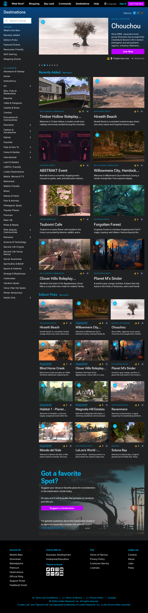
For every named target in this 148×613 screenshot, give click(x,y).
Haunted (8, 142)
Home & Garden (12, 152)
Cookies (112, 597)
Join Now (128, 51)
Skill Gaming (10, 54)
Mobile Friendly (12, 186)
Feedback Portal (18, 585)
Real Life (8, 220)
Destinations (16, 572)
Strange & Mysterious (14, 273)
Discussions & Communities (11, 118)
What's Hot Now (12, 30)
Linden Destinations (14, 171)
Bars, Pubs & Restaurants (10, 92)
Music (7, 191)
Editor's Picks (10, 40)
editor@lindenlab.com (52, 527)
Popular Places (11, 210)
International (10, 157)
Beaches (8, 98)
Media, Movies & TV (14, 176)
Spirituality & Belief (13, 264)
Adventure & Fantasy (14, 71)
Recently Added (12, 35)
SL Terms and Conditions (45, 597)
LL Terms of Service (72, 597)
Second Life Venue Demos (13, 253)
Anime (7, 76)
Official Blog (16, 576)
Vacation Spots (11, 283)
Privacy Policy (97, 559)
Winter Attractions (13, 292)
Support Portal (17, 580)
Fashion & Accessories (10, 131)
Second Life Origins (14, 247)
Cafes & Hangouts (13, 103)
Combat (8, 112)
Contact (132, 554)
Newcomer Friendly (14, 49)
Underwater (9, 278)
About (131, 559)
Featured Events (12, 44)
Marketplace (16, 563)
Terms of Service (99, 554)
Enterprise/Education (57, 559)
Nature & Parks (11, 196)
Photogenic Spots (13, 205)
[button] (18, 4)
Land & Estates (11, 162)
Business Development (58, 554)
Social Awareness (13, 259)
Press (131, 567)
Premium (8, 215)
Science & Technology (15, 242)
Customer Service (99, 563)
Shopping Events (12, 59)
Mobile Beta (16, 554)
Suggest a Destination (62, 508)
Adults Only (9, 297)
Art (5, 86)
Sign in (123, 3)
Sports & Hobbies (13, 268)
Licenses (95, 567)
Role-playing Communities (10, 231)
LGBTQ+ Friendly (12, 167)
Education (9, 125)
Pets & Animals (11, 200)
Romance (8, 237)
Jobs (130, 563)
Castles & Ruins (12, 108)
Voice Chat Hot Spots (15, 288)
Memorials (9, 181)
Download (15, 559)
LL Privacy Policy (94, 597)
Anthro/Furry (10, 81)
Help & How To (11, 147)
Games (7, 137)
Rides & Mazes (11, 225)
